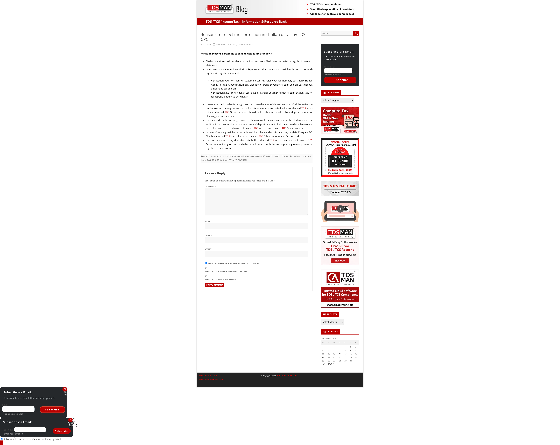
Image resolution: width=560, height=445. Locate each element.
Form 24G (206, 160)
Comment (210, 186)
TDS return (222, 160)
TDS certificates (262, 156)
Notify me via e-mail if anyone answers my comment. (234, 263)
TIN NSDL (275, 156)
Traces (285, 156)
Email (208, 235)
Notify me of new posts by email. (221, 279)
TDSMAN (207, 44)
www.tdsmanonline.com (211, 379)
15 (345, 353)
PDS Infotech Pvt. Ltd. (286, 375)
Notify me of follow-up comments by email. (226, 271)
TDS (303, 108)
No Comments (246, 44)
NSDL (225, 156)
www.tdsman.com (208, 375)
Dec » (331, 363)
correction (306, 156)
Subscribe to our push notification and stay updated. (33, 439)
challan (296, 156)
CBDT (206, 156)
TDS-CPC (233, 160)
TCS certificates (241, 156)
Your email (330, 66)
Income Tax (216, 156)
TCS (231, 156)
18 (323, 357)
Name (208, 221)
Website (208, 249)
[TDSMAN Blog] (1, 442)
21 (340, 357)
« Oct (323, 363)
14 (340, 353)
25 (323, 360)
